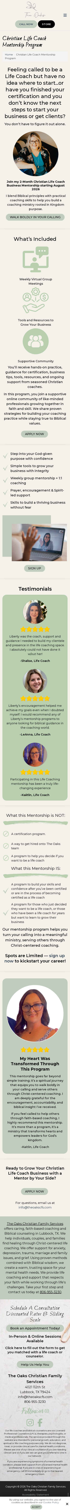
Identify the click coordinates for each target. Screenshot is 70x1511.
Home (9, 54)
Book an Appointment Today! (35, 1328)
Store (46, 24)
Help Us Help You (35, 1364)
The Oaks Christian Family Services (35, 1224)
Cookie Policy (51, 1502)
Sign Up (34, 568)
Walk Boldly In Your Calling (35, 217)
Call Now (26, 24)
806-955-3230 (50, 1292)
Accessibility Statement (35, 1494)
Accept (36, 1507)
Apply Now (34, 434)
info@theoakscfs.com (35, 1397)
